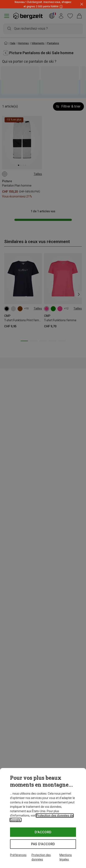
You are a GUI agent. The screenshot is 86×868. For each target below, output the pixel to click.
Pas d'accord (43, 844)
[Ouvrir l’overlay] (43, 8)
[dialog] (43, 818)
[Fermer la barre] (81, 4)
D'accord (43, 832)
